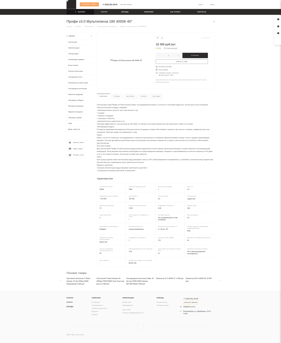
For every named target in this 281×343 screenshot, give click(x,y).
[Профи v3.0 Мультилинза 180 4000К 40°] (126, 60)
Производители (127, 305)
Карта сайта (126, 310)
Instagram (135, 326)
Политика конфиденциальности (132, 313)
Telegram (140, 326)
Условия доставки (162, 305)
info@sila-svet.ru (189, 307)
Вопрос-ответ (126, 302)
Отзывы (117, 96)
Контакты (95, 314)
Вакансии (95, 311)
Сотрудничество (97, 305)
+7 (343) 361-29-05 (109, 4)
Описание (103, 96)
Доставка (156, 96)
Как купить (130, 96)
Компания (96, 298)
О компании (96, 302)
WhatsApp (146, 326)
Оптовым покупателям (99, 308)
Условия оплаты (162, 302)
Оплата (143, 96)
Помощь (160, 298)
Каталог (70, 298)
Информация (128, 298)
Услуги (70, 302)
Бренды (70, 306)
